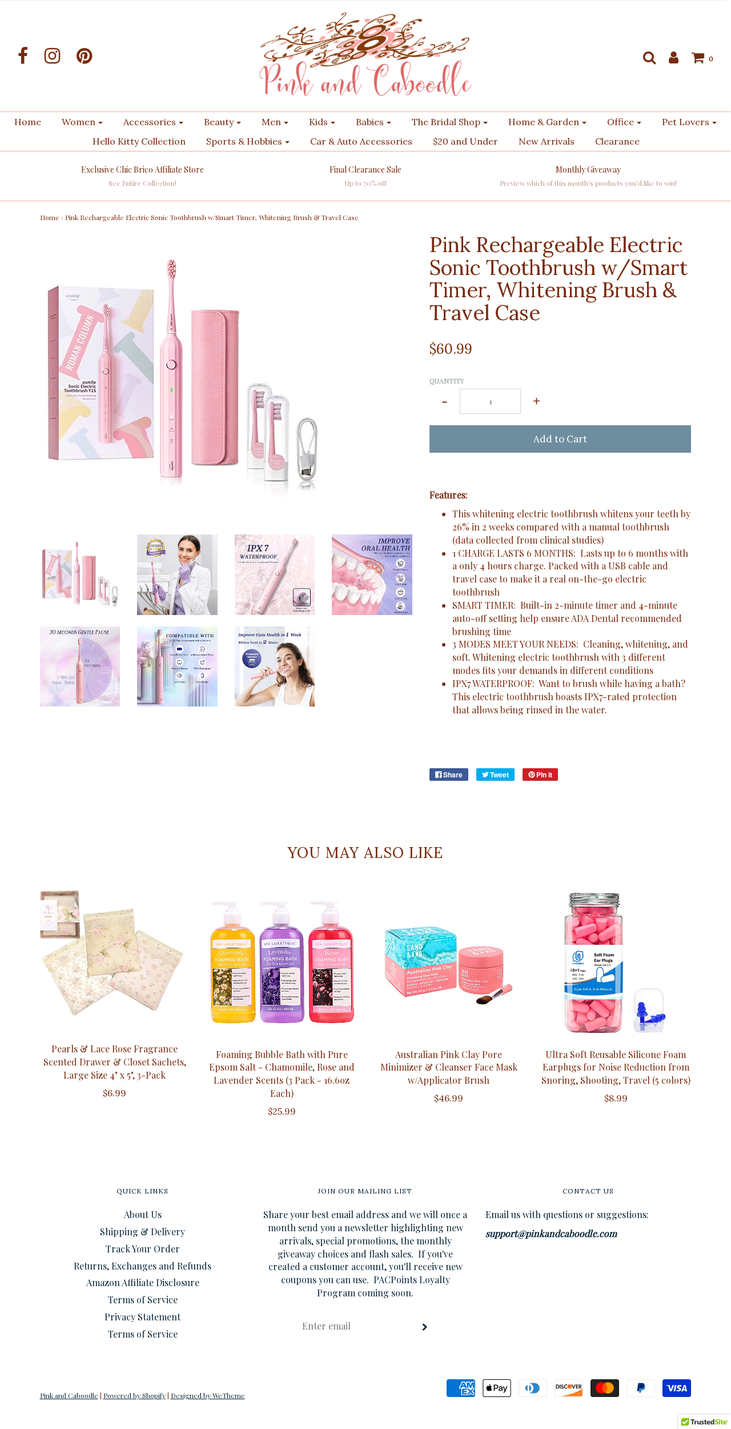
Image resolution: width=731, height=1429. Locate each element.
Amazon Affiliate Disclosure (142, 1282)
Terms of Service (143, 1300)
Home (27, 121)
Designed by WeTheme (208, 1395)
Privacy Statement (142, 1317)
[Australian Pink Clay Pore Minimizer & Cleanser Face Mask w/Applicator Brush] (449, 962)
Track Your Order (143, 1249)
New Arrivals (547, 141)
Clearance (617, 141)
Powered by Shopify (134, 1395)
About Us (143, 1214)
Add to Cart (560, 439)
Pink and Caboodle (69, 1395)
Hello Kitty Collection (139, 141)
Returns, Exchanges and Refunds (142, 1266)
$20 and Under (465, 141)
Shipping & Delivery (142, 1232)
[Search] (644, 57)
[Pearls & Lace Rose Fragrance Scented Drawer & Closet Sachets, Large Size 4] (115, 959)
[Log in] (667, 57)
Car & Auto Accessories (361, 141)
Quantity (446, 380)
